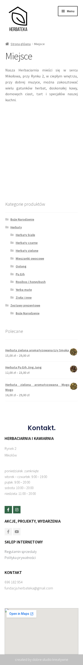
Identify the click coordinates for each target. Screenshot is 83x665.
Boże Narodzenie (22, 219)
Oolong (21, 266)
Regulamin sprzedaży (21, 551)
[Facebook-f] (8, 509)
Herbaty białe (25, 235)
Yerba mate (24, 290)
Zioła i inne (24, 297)
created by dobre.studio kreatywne (41, 659)
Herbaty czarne (27, 243)
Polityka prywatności (20, 557)
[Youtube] (17, 531)
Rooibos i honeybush (31, 282)
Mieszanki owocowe (30, 258)
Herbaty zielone (27, 250)
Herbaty (16, 227)
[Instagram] (17, 509)
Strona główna (21, 44)
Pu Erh (20, 274)
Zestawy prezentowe (25, 305)
